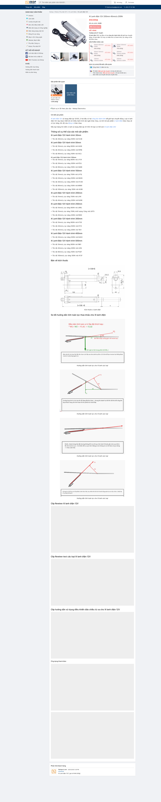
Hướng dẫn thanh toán (32, 69)
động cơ (71, 123)
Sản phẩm (37, 7)
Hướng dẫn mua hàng (32, 67)
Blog (43, 7)
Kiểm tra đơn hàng (31, 72)
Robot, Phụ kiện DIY (61, 12)
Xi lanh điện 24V (110, 127)
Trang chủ (29, 7)
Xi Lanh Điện (72, 12)
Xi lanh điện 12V (56, 119)
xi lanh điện (118, 121)
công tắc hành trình (99, 119)
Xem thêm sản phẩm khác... (71, 94)
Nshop (51, 12)
